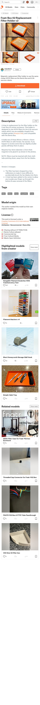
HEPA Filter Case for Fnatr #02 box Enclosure (16, 439)
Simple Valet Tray (10, 395)
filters (10, 194)
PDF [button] (36, 121)
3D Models (5, 13)
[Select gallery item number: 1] (16, 277)
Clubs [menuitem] (22, 7)
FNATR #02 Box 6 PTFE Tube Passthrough (19, 515)
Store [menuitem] (16, 7)
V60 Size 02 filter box (11, 553)
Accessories (25, 13)
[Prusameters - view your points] (27, 2)
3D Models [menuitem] (8, 7)
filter (3, 194)
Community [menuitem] (31, 7)
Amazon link (18, 133)
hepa (16, 194)
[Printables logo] (2, 7)
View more (34, 247)
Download (21, 86)
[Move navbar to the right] (38, 7)
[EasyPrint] (23, 2)
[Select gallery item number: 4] (21, 277)
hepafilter (24, 194)
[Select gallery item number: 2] (18, 277)
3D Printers (15, 13)
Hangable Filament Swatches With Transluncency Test (16, 281)
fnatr (31, 194)
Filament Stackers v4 (11, 319)
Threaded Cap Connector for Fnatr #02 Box (20, 477)
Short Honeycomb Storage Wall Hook (17, 357)
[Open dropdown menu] (37, 17)
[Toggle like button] (4, 285)
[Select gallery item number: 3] (20, 473)
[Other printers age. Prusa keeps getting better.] (20, 104)
